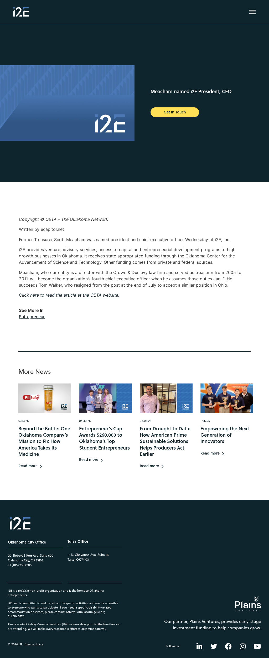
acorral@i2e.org (94, 612)
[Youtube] (257, 646)
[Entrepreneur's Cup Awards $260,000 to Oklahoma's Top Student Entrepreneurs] (105, 398)
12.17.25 (205, 420)
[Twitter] (213, 646)
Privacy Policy (33, 644)
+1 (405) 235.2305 (20, 565)
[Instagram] (242, 646)
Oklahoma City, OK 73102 (25, 560)
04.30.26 (85, 420)
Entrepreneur (32, 316)
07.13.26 (23, 420)
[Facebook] (228, 646)
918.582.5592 (16, 616)
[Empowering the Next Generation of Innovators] (226, 398)
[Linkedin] (199, 646)
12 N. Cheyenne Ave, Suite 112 (88, 554)
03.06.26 (145, 420)
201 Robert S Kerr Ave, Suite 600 (30, 555)
